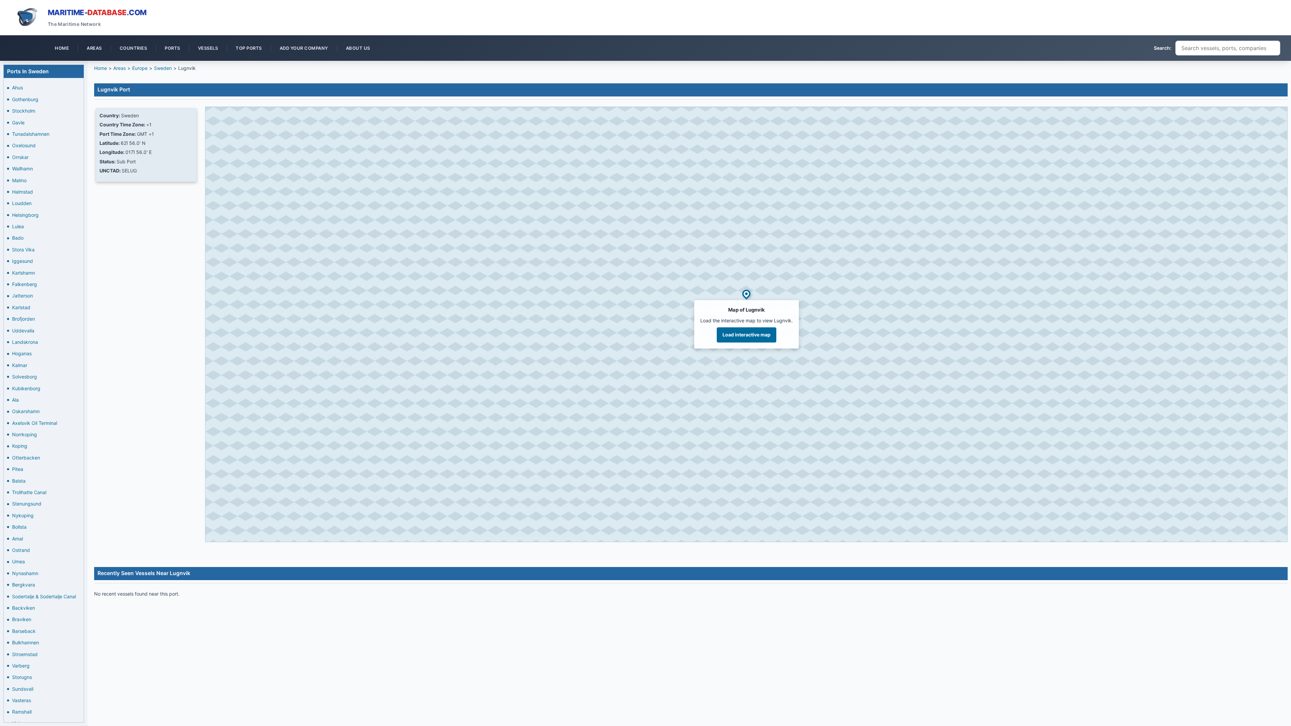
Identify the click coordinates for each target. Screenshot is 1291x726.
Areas (119, 68)
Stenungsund (26, 504)
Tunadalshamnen (30, 134)
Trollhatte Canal (29, 492)
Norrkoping (24, 434)
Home (100, 68)
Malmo (19, 180)
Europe (140, 68)
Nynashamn (25, 573)
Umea (18, 561)
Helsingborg (25, 215)
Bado (18, 238)
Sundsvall (22, 689)
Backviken (23, 608)
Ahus (17, 87)
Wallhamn (22, 168)
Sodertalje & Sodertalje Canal (44, 596)
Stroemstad (25, 654)
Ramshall (22, 712)
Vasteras (21, 700)
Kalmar (19, 365)
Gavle (18, 122)
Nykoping (23, 515)
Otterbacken (26, 457)
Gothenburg (25, 99)
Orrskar (20, 157)
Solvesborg (24, 376)
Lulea (18, 226)
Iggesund (22, 261)
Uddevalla (23, 330)
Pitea (17, 469)
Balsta (19, 481)
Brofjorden (23, 319)
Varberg (21, 666)
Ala (15, 400)
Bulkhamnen (25, 642)
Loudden (22, 203)
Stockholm (23, 111)
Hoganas (22, 353)
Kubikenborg (26, 388)
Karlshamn (23, 273)
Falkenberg (24, 284)
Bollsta (19, 527)
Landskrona (25, 342)
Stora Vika (23, 249)
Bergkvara (23, 585)
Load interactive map (746, 334)
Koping (19, 446)
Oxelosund (24, 145)
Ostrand (21, 550)
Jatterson (22, 295)
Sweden (163, 68)
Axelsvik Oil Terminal (34, 423)
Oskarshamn (26, 411)
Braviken (21, 619)
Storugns (22, 677)
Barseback (24, 631)
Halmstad (22, 192)
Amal (17, 538)
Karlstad (21, 307)
